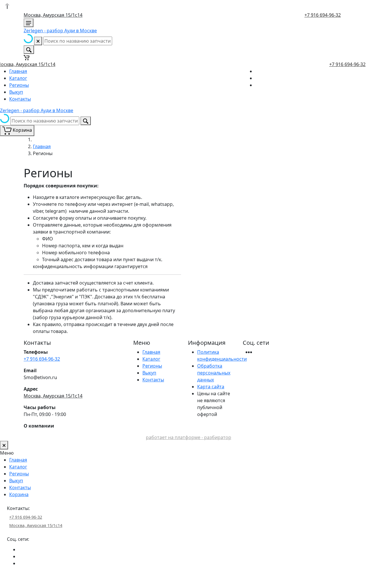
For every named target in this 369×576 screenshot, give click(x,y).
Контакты (20, 99)
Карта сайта (210, 386)
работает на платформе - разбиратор (188, 437)
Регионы (19, 85)
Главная (18, 71)
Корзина (19, 494)
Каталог (18, 78)
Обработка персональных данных (213, 373)
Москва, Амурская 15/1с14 (53, 15)
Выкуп (16, 92)
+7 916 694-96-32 (322, 15)
